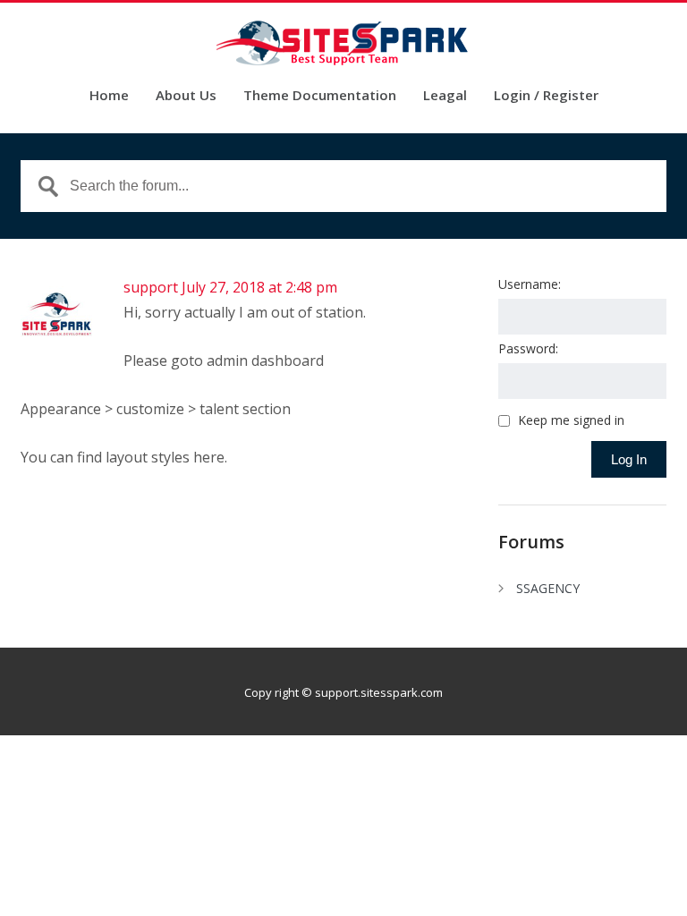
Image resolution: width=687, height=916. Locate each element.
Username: (529, 284)
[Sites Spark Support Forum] (343, 43)
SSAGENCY (548, 588)
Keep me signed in (571, 420)
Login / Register (546, 96)
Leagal (445, 96)
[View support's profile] (56, 346)
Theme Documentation (319, 96)
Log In (629, 459)
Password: (528, 348)
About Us (186, 96)
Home (109, 96)
